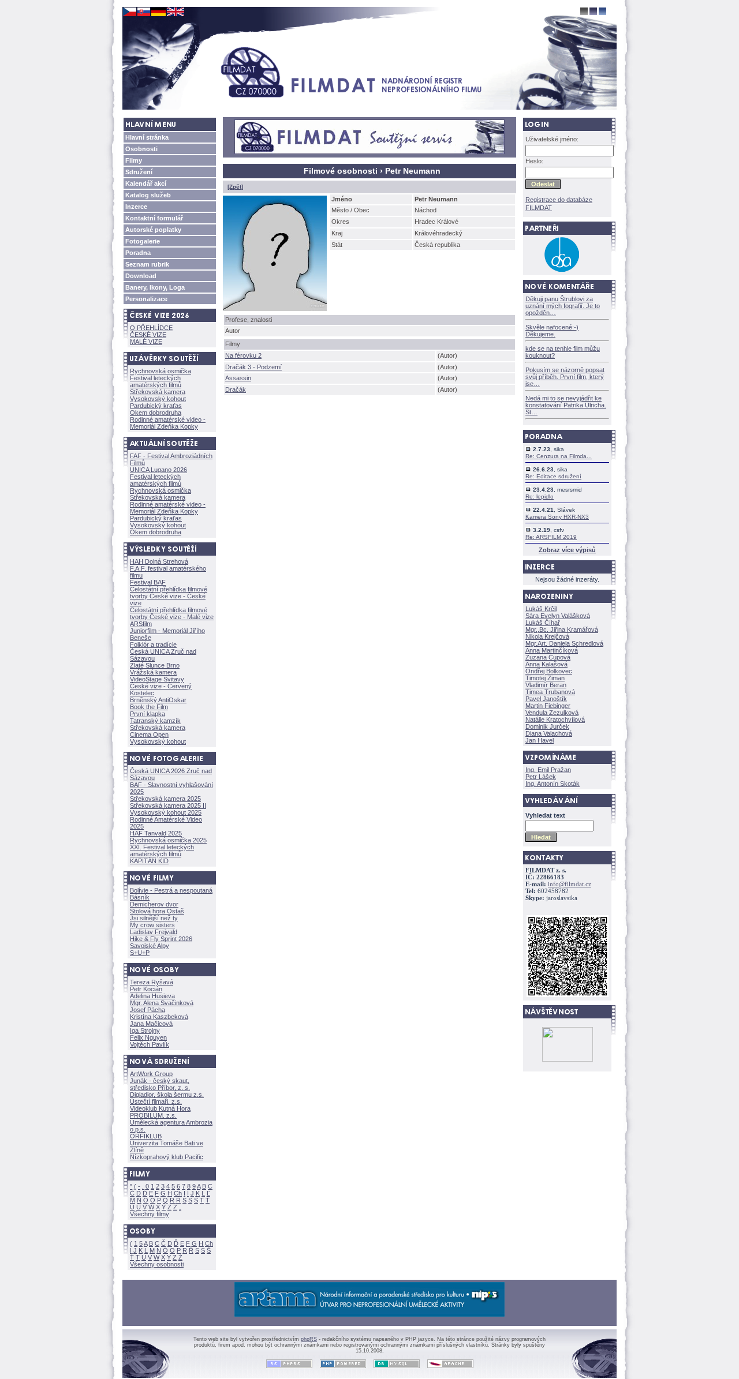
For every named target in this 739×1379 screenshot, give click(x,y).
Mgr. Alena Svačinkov (161, 1002)
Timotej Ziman (545, 677)
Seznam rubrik (147, 264)
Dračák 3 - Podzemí (253, 367)
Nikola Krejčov (547, 636)
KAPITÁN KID (149, 860)
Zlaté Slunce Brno (155, 665)
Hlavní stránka (147, 137)
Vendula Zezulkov (551, 712)
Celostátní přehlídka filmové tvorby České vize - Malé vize (172, 613)
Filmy (133, 160)
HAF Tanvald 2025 (156, 833)
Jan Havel (539, 740)
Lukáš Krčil (541, 608)
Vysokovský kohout (158, 398)
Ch (178, 1193)
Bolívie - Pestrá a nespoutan (171, 890)
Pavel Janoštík (546, 698)
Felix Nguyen (148, 1037)
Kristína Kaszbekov (159, 1016)
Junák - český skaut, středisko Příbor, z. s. (160, 1084)
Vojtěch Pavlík (149, 1044)
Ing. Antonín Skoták (552, 783)
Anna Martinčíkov (551, 650)
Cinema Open (149, 734)
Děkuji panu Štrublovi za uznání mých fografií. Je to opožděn (562, 305)
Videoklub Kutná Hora (160, 1108)
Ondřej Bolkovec (548, 671)
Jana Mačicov (151, 1023)
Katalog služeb (148, 195)
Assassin (238, 377)
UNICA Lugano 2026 (158, 469)
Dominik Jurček (547, 726)
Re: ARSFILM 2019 (551, 537)
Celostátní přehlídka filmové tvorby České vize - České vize (168, 596)
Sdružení (138, 171)
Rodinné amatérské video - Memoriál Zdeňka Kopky (168, 423)
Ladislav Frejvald (153, 931)
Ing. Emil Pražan (548, 769)
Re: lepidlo (539, 496)
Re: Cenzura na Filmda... (558, 456)
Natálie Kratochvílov (555, 719)
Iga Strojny (145, 1030)
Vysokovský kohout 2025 (165, 812)
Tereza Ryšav (151, 982)
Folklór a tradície (153, 644)
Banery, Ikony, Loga (155, 287)
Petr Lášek (540, 776)
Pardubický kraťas (156, 405)
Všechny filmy (149, 1214)
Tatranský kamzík (155, 720)
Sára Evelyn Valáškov (557, 615)
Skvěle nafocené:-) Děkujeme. (551, 331)
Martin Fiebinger (547, 705)
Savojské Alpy (149, 945)
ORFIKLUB (146, 1136)
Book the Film (149, 706)
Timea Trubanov (550, 691)
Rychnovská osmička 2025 (168, 840)
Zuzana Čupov (547, 657)
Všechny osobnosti (157, 1264)
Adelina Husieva (152, 995)
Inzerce (136, 206)
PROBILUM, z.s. (153, 1115)
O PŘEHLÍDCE (151, 327)
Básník (140, 897)
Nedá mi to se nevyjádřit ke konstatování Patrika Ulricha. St (565, 405)
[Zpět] (235, 186)
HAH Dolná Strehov (159, 561)
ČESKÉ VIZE (148, 334)
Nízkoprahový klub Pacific (166, 1156)
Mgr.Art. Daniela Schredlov (564, 643)
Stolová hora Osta (157, 911)
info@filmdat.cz (569, 884)
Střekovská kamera (157, 391)
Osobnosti (141, 148)
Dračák (235, 389)
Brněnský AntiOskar (158, 699)
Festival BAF (148, 582)
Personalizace (146, 298)
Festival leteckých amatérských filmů (155, 381)
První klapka (147, 713)
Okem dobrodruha (155, 412)
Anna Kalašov (546, 664)
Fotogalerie (142, 241)
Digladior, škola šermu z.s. (167, 1094)
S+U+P (140, 952)
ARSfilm (141, 623)
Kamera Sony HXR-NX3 (557, 517)
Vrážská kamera (153, 672)
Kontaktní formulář (154, 218)
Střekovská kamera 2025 (165, 798)
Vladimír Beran (545, 684)
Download (140, 275)
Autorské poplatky (153, 229)
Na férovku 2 (243, 355)
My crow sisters (152, 924)
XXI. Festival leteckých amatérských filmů (162, 850)
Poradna (138, 252)
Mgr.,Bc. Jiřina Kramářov (561, 629)
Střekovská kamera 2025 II (168, 805)
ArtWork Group (151, 1073)
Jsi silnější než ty (154, 918)
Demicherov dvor (154, 904)
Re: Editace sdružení (553, 476)
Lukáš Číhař (542, 622)
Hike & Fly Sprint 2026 (161, 938)
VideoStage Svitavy (157, 679)
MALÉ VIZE (146, 341)
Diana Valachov (548, 733)
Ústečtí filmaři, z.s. (156, 1101)
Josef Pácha (147, 1009)
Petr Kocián (146, 988)
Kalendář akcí (145, 183)
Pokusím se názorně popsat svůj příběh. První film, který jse (564, 376)
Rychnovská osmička (160, 371)
